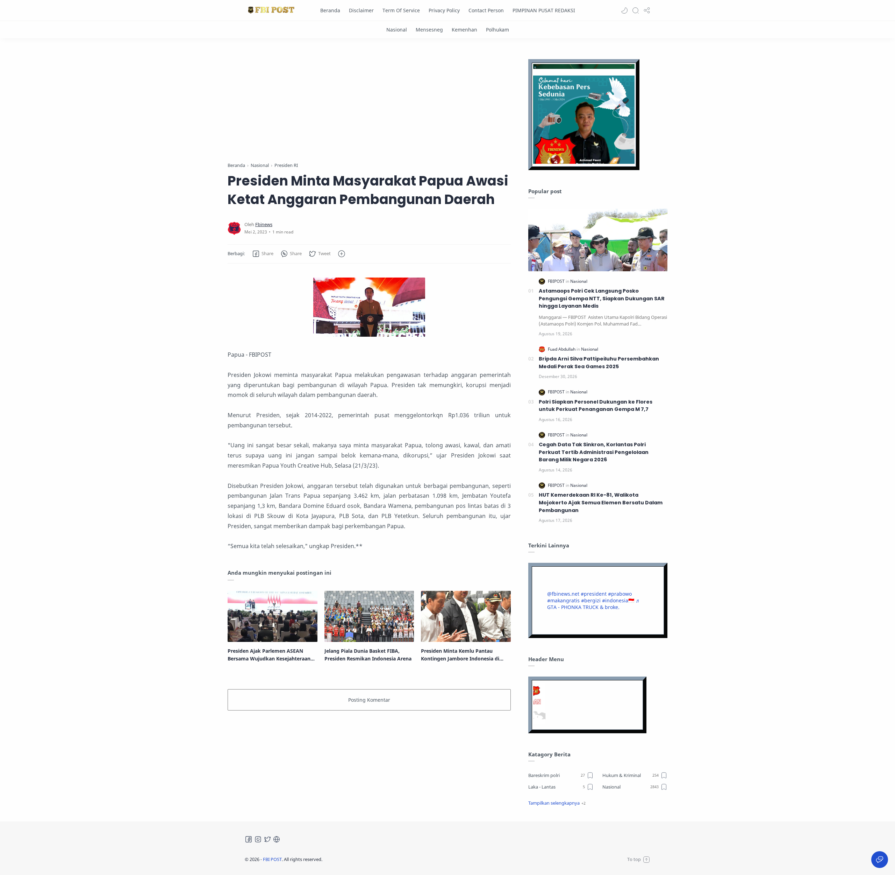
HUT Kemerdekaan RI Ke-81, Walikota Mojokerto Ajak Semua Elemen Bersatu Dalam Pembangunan (601, 502)
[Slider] (366, 101)
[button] (624, 10)
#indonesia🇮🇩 (618, 600)
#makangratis (563, 600)
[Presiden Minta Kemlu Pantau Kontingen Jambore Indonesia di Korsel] (466, 616)
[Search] (635, 10)
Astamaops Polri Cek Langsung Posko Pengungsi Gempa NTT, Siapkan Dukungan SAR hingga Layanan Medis (602, 298)
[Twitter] (267, 839)
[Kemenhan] (464, 29)
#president (594, 593)
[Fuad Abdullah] (562, 349)
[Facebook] (248, 839)
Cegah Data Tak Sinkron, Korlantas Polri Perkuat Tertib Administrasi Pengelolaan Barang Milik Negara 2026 (594, 452)
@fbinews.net (563, 593)
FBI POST (272, 859)
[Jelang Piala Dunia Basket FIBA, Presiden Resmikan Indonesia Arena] (369, 616)
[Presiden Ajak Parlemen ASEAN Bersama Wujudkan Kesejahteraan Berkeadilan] (272, 616)
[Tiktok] (276, 839)
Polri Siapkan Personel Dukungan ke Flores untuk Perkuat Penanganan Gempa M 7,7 (595, 405)
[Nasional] (396, 29)
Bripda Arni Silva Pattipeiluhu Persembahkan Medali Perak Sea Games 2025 (599, 362)
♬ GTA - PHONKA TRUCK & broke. (593, 603)
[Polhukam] (497, 29)
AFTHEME (367, 859)
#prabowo (620, 593)
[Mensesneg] (429, 29)
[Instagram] (258, 839)
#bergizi (591, 600)
